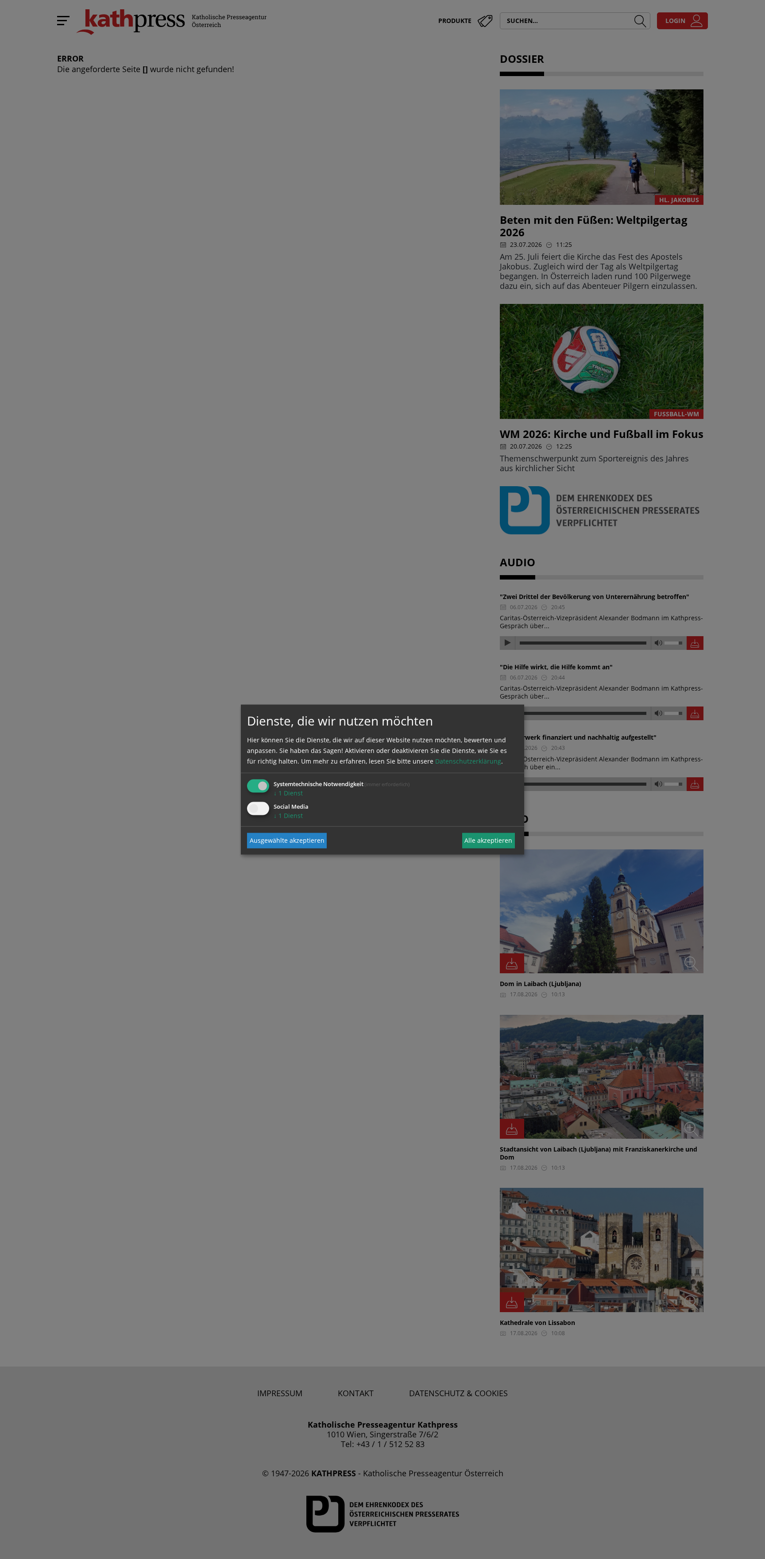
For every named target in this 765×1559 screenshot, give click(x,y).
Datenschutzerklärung (468, 760)
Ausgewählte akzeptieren (287, 840)
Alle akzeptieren (488, 840)
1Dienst (288, 792)
